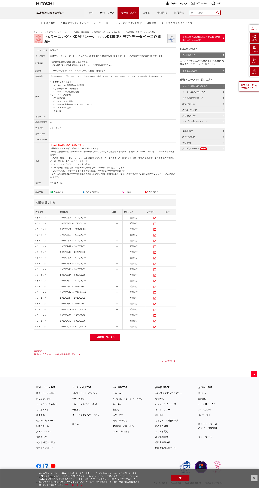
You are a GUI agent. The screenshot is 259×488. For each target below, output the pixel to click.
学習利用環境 (77, 174)
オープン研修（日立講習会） (80, 32)
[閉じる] (254, 478)
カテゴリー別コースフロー (195, 121)
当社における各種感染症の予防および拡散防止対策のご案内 (201, 38)
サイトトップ (39, 32)
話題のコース (188, 103)
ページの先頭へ (167, 361)
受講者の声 (187, 131)
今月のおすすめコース (192, 98)
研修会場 (186, 142)
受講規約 (38, 350)
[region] (129, 478)
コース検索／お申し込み (193, 92)
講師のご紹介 (188, 136)
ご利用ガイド (188, 55)
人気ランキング (189, 109)
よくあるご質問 (189, 70)
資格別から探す (189, 115)
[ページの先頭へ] (254, 374)
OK (180, 478)
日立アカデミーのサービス (57, 32)
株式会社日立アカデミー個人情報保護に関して (56, 354)
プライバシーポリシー (74, 485)
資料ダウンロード (191, 148)
